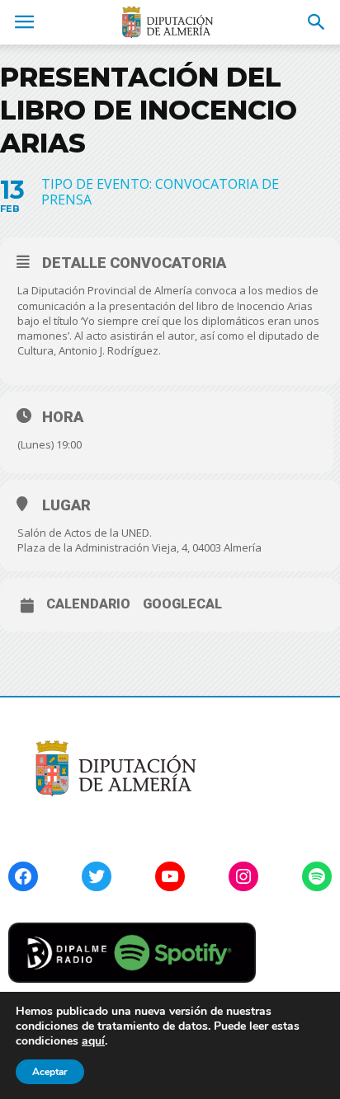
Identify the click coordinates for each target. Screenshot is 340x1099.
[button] (317, 22)
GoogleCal (182, 604)
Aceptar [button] (50, 1071)
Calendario (88, 604)
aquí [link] (93, 1041)
